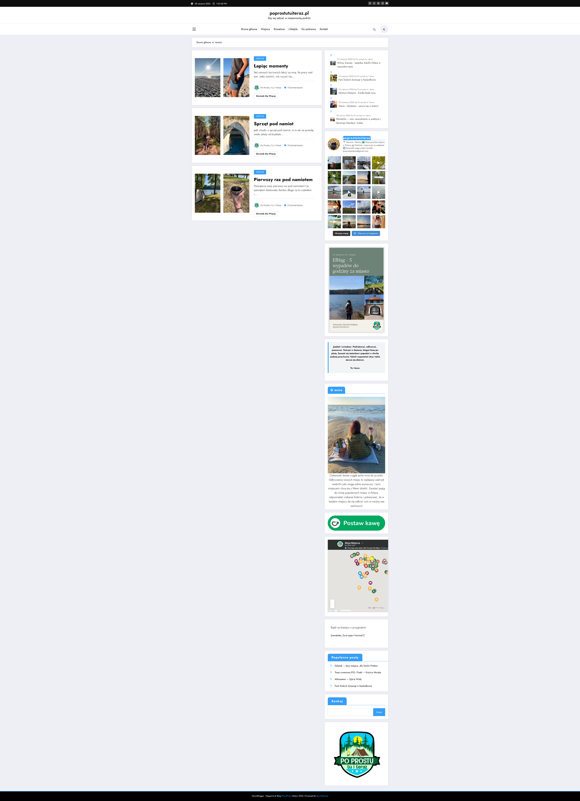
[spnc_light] (384, 29)
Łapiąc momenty (272, 66)
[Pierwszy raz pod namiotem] (222, 193)
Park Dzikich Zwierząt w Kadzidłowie (353, 686)
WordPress (287, 795)
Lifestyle (293, 29)
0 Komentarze (295, 87)
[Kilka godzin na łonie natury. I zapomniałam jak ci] (349, 192)
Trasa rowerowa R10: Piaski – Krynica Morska (358, 672)
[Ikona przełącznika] (194, 29)
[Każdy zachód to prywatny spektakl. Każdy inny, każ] (363, 221)
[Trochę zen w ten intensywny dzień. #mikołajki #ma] (334, 206)
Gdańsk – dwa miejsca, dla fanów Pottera (356, 665)
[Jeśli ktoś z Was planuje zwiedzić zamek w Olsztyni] (349, 162)
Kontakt (324, 29)
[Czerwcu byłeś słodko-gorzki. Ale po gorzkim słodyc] (334, 221)
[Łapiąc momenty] (222, 77)
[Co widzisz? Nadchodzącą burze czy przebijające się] (363, 206)
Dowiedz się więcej (266, 95)
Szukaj (337, 701)
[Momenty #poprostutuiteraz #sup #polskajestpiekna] (378, 192)
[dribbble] (378, 3)
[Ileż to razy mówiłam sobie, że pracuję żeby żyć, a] (349, 177)
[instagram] (382, 3)
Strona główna (249, 29)
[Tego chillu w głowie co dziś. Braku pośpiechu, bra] (349, 221)
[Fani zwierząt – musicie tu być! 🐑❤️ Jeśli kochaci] (378, 177)
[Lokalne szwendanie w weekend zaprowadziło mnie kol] (334, 162)
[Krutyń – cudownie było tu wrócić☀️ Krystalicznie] (378, 162)
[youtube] (387, 3)
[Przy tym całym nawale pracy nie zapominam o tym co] (363, 192)
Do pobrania (308, 29)
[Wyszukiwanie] (374, 29)
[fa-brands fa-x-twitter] (374, 3)
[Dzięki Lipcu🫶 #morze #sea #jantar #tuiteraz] (334, 192)
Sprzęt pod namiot (273, 124)
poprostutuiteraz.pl (289, 13)
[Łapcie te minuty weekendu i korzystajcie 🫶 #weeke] (349, 206)
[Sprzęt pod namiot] (222, 135)
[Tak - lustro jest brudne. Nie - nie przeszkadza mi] (378, 221)
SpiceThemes (322, 795)
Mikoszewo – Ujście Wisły (348, 679)
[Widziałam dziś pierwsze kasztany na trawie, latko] (363, 162)
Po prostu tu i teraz (271, 87)
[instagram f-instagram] (370, 3)
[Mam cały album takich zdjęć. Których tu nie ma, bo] (378, 206)
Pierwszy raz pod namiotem (283, 179)
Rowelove (279, 29)
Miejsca (265, 29)
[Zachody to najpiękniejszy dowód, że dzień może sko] (363, 177)
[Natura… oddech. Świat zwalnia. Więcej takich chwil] (334, 177)
